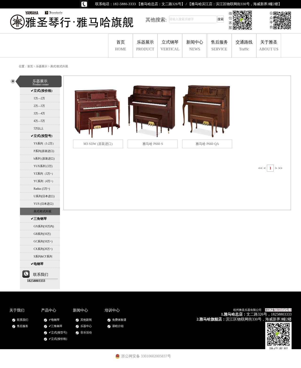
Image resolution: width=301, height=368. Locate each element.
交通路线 (244, 45)
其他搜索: (156, 20)
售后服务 (219, 45)
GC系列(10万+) (41, 241)
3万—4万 (38, 113)
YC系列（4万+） (43, 181)
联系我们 (22, 319)
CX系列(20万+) (41, 249)
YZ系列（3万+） (43, 173)
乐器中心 (86, 326)
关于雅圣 (268, 45)
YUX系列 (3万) (41, 166)
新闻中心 (194, 45)
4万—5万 (38, 121)
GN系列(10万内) (42, 226)
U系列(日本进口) (43, 196)
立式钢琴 (170, 45)
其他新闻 (86, 319)
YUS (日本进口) (42, 203)
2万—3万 (38, 106)
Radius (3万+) (40, 188)
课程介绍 (117, 326)
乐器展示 (145, 45)
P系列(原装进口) (42, 151)
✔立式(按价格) (41, 90)
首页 (120, 45)
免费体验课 (119, 319)
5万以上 (37, 128)
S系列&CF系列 (41, 256)
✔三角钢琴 (39, 218)
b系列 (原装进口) (43, 158)
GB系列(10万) (41, 234)
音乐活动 (86, 332)
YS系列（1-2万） (43, 143)
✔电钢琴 (37, 264)
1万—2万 (38, 98)
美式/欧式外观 (41, 211)
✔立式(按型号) (41, 136)
